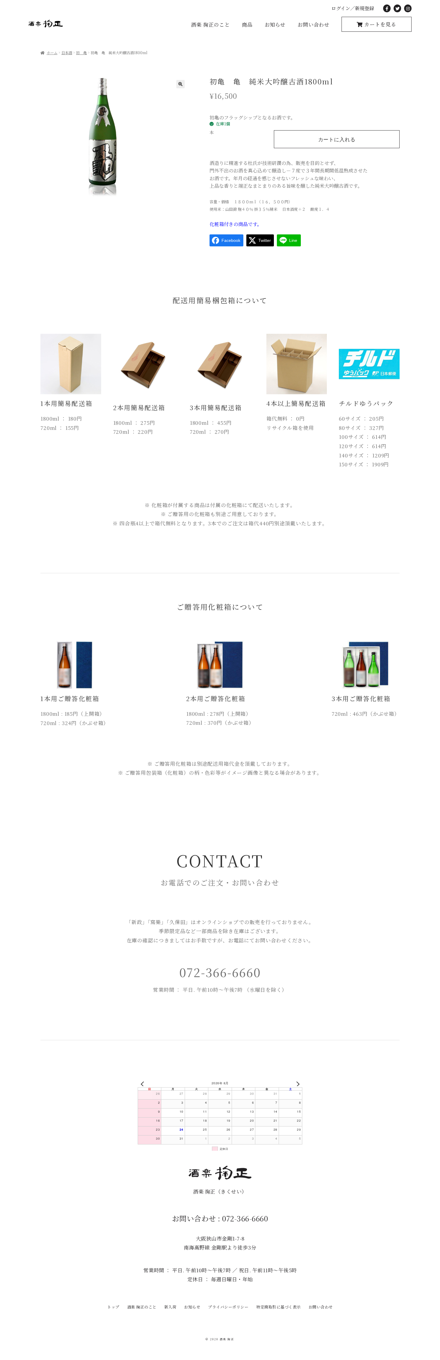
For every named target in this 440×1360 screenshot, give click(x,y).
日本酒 (66, 52)
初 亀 (81, 52)
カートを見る (379, 24)
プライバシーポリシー (228, 1307)
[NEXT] (296, 1084)
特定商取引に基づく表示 (278, 1307)
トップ (113, 1307)
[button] (180, 84)
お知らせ (275, 24)
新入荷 (170, 1307)
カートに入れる (337, 139)
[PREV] (143, 1084)
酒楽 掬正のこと (210, 24)
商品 (247, 24)
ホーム (52, 52)
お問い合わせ (314, 24)
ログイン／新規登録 (352, 8)
